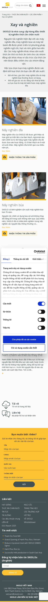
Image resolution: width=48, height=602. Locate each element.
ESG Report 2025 (9, 525)
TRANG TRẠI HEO (31, 508)
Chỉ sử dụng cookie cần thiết (24, 348)
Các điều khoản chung (11, 518)
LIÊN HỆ (5, 522)
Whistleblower (30, 522)
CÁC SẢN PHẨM (35, 14)
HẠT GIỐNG (6, 505)
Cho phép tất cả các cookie (24, 339)
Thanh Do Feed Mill (12, 536)
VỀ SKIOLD (28, 518)
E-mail (6, 455)
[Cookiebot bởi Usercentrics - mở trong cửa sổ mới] (34, 252)
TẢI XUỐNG (6, 515)
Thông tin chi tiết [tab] (21, 259)
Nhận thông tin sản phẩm (22, 157)
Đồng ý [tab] (6, 259)
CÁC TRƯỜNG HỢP (31, 511)
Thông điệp (8, 473)
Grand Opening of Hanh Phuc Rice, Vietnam (22, 539)
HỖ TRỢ (27, 515)
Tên (5, 445)
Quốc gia (7, 464)
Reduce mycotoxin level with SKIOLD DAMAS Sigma (23, 544)
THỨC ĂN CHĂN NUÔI (20, 14)
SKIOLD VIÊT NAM (24, 585)
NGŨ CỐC (28, 505)
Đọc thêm (6, 151)
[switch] (41, 312)
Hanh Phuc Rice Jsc (12, 549)
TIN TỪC (5, 511)
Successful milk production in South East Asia (23, 552)
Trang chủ (6, 14)
